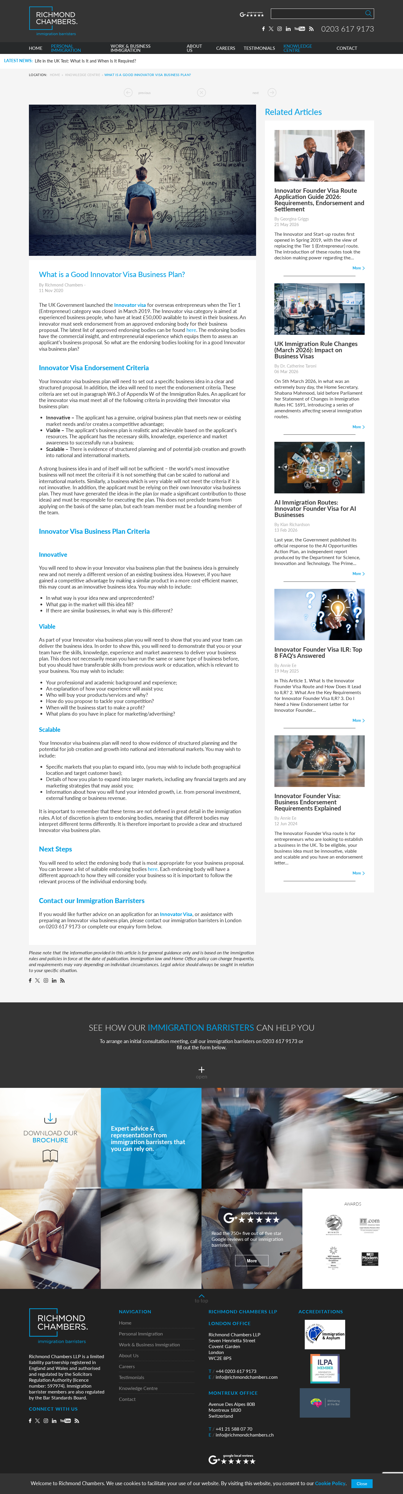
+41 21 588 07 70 (230, 1429)
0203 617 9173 (347, 28)
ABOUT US (194, 48)
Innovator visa (130, 304)
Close (362, 1483)
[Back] (201, 92)
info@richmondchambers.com (243, 1377)
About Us (129, 1356)
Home (55, 74)
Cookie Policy (330, 1483)
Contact (127, 1399)
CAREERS (225, 48)
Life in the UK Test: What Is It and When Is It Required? (85, 61)
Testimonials (131, 1377)
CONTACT (347, 48)
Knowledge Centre (82, 74)
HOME (35, 48)
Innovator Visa (176, 914)
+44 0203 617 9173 (232, 1371)
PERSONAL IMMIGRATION (66, 48)
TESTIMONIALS (259, 48)
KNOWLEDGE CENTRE (298, 48)
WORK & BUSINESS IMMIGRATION (130, 48)
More (252, 1261)
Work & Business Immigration (149, 1345)
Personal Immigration (141, 1334)
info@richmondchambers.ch (241, 1435)
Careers (127, 1366)
